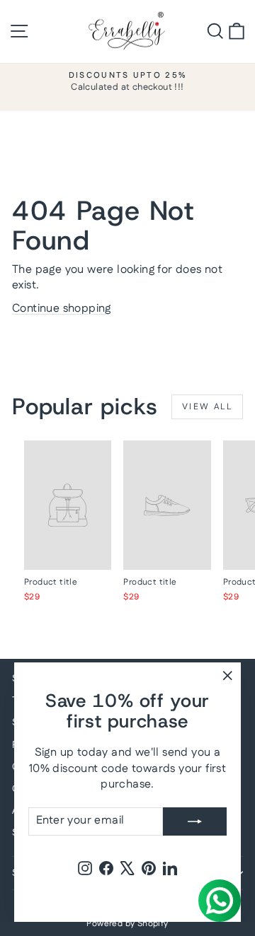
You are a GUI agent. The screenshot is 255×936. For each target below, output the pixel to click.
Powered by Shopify (127, 924)
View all (207, 407)
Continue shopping (61, 308)
